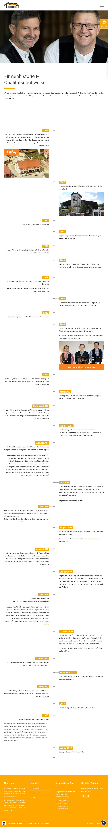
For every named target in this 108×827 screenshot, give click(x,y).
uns (67, 542)
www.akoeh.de (93, 539)
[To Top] (104, 823)
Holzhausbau (40, 519)
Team (34, 793)
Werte (34, 797)
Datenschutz (99, 823)
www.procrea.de (30, 621)
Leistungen (36, 788)
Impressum (90, 823)
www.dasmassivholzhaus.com (19, 522)
